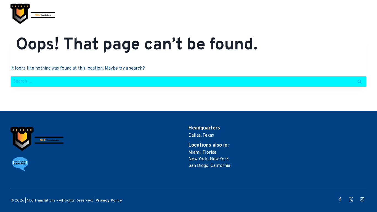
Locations (294, 14)
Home (198, 14)
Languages (325, 14)
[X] (351, 199)
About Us (221, 14)
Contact (353, 14)
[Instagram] (362, 199)
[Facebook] (340, 199)
